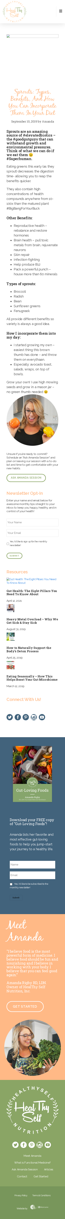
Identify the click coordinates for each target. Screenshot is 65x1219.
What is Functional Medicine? (32, 1162)
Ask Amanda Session (26, 477)
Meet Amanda (32, 1155)
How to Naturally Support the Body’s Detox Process (28, 649)
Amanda (48, 121)
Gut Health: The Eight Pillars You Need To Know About (31, 592)
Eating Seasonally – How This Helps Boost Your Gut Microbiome (32, 678)
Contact (22, 1176)
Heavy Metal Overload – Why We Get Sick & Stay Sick (32, 621)
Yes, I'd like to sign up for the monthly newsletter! (28, 543)
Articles (48, 1169)
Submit (14, 555)
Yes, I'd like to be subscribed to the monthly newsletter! (29, 885)
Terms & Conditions (41, 1195)
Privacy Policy (20, 1195)
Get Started (25, 1006)
